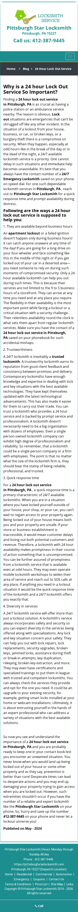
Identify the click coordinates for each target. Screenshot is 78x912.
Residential (24, 874)
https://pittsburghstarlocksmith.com (39, 864)
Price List (41, 884)
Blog (26, 69)
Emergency (21, 879)
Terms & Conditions (18, 884)
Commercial (44, 874)
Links (70, 884)
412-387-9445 (48, 40)
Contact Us (56, 879)
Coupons (39, 879)
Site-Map (57, 884)
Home (11, 69)
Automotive (64, 874)
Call (40, 906)
